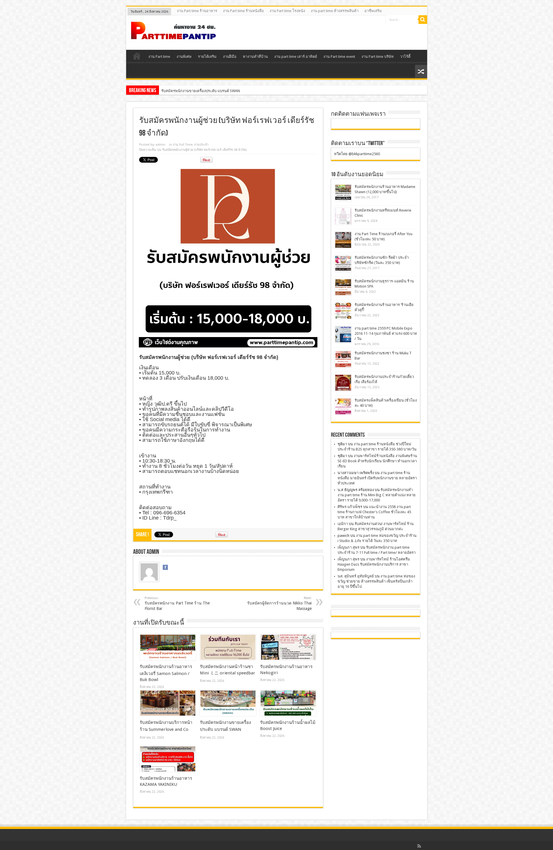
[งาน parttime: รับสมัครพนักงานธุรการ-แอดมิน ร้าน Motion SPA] (343, 287)
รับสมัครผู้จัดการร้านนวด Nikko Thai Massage (279, 603)
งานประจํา (201, 145)
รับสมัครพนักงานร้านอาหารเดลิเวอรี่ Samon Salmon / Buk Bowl (166, 673)
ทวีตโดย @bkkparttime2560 (357, 154)
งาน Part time (159, 56)
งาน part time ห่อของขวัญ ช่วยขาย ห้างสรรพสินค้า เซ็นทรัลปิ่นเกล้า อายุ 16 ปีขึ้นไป (376, 581)
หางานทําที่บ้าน (255, 56)
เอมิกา (343, 524)
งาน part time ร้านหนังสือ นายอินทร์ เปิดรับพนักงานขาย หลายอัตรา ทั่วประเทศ (377, 478)
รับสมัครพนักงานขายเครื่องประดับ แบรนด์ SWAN (200, 91)
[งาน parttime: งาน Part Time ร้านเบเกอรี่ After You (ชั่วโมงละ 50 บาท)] (343, 240)
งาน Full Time (182, 145)
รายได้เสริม (207, 56)
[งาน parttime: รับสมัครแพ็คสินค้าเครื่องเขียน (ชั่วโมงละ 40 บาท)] (343, 406)
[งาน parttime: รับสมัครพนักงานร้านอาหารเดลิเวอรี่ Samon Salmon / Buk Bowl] (167, 647)
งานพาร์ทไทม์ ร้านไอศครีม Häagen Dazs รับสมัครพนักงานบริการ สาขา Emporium (374, 564)
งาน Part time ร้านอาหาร (197, 11)
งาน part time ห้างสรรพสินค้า (335, 11)
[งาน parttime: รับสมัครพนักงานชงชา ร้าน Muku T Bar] (343, 359)
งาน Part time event (339, 56)
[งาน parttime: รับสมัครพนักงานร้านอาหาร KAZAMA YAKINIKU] (167, 759)
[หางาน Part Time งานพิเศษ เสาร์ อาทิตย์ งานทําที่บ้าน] (173, 35)
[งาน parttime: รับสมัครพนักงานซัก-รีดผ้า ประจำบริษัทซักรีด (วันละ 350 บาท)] (343, 263)
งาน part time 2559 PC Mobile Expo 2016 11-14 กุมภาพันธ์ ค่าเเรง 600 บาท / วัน (386, 333)
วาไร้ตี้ (405, 56)
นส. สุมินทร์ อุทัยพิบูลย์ (356, 576)
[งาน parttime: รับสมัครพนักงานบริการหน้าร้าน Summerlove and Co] (167, 703)
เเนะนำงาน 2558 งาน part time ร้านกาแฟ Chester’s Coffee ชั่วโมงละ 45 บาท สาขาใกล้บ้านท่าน (374, 512)
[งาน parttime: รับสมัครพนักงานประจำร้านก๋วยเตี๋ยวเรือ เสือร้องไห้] (343, 383)
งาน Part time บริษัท (377, 56)
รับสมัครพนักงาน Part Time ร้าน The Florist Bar (177, 603)
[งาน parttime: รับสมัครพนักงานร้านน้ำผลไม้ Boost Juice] (288, 703)
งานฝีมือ (229, 56)
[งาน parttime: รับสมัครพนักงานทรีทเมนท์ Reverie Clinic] (343, 216)
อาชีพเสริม (373, 11)
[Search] (422, 19)
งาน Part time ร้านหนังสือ (243, 11)
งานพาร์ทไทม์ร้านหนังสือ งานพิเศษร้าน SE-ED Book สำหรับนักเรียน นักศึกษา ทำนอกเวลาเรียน (377, 461)
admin (160, 145)
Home (137, 57)
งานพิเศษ (184, 56)
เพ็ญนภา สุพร (348, 547)
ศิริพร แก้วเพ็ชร (350, 507)
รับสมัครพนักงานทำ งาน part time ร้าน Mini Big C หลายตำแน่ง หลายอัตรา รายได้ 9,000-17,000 (377, 495)
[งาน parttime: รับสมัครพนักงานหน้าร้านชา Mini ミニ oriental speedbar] (227, 647)
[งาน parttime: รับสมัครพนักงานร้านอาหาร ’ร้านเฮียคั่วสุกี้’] (343, 311)
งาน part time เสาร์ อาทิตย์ (295, 56)
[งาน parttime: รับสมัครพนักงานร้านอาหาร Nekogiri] (288, 647)
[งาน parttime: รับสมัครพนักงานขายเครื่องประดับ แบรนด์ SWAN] (227, 703)
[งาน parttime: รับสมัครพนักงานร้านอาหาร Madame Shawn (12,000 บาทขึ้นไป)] (343, 193)
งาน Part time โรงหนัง (287, 11)
